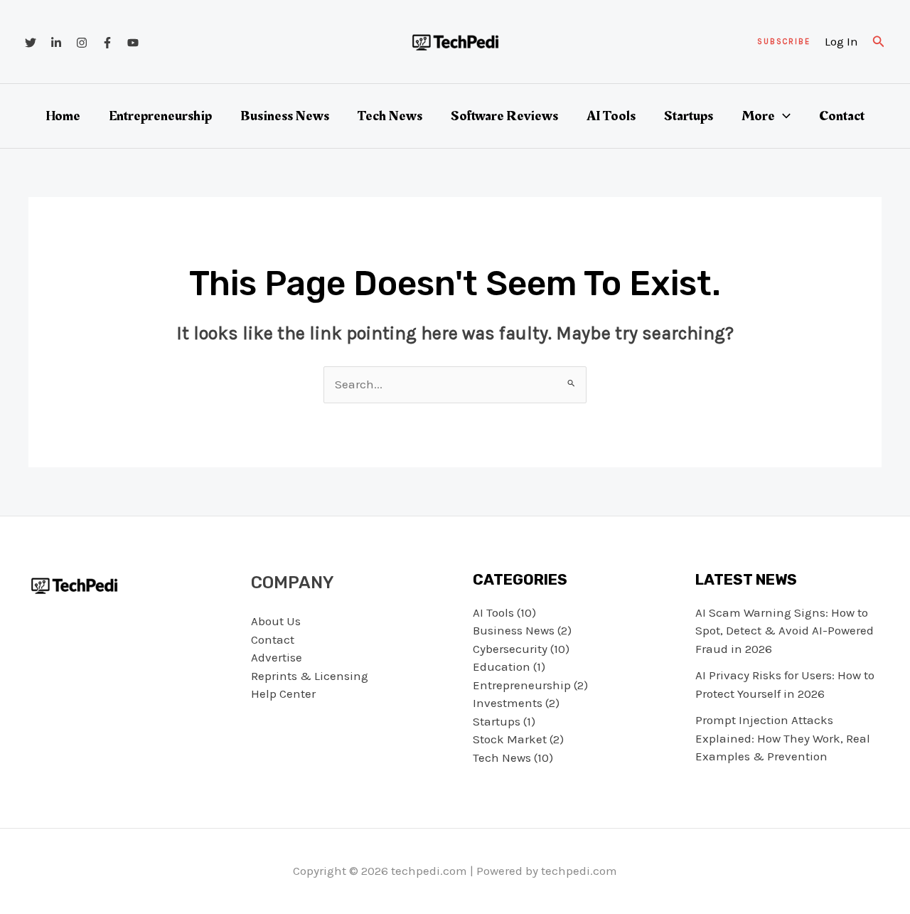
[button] (783, 42)
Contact (841, 116)
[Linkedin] (56, 42)
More (758, 116)
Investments (507, 703)
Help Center (283, 693)
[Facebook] (107, 42)
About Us (276, 621)
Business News (284, 116)
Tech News (390, 116)
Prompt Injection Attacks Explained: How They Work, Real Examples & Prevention (782, 738)
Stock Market (510, 739)
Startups (688, 116)
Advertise (276, 657)
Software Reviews (504, 116)
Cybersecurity (510, 649)
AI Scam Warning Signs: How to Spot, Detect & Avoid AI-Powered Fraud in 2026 (784, 630)
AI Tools (611, 116)
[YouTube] (133, 42)
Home (63, 116)
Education (501, 666)
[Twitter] (30, 42)
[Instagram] (81, 42)
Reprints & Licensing (309, 676)
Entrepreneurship (160, 116)
